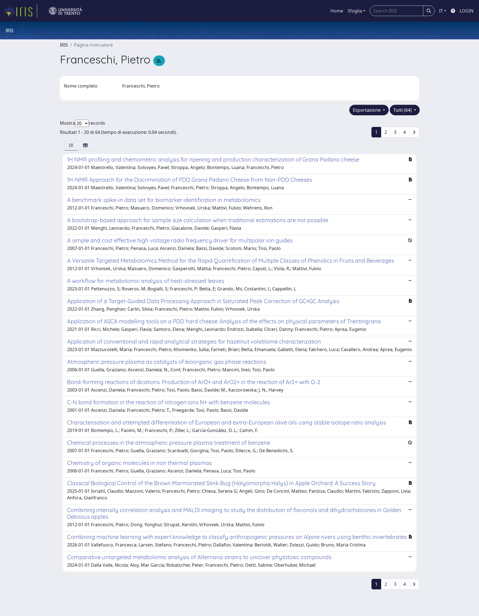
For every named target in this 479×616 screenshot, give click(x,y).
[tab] (71, 145)
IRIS (64, 45)
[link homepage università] (65, 10)
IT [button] (441, 11)
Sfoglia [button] (355, 11)
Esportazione (367, 110)
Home (336, 11)
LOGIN (466, 11)
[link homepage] (20, 10)
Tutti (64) (403, 110)
